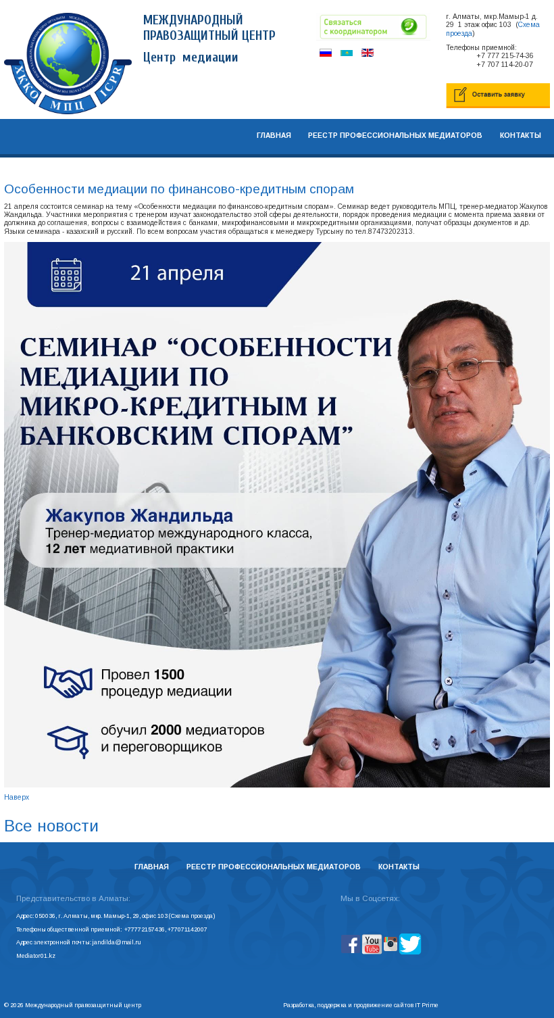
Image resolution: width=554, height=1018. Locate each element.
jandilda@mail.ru (117, 942)
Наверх (16, 797)
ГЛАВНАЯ (274, 135)
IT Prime (426, 1005)
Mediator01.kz (35, 955)
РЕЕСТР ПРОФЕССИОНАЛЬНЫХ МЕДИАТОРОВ (395, 135)
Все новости (51, 826)
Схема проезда (192, 916)
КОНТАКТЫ (520, 135)
